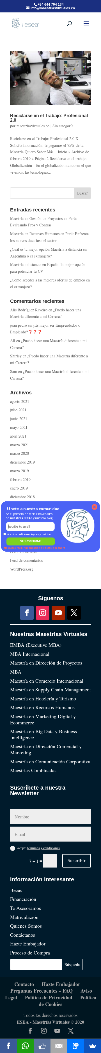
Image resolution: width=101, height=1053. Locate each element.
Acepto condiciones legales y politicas (29, 534)
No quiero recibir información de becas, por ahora (34, 548)
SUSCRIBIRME (31, 541)
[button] (30, 516)
